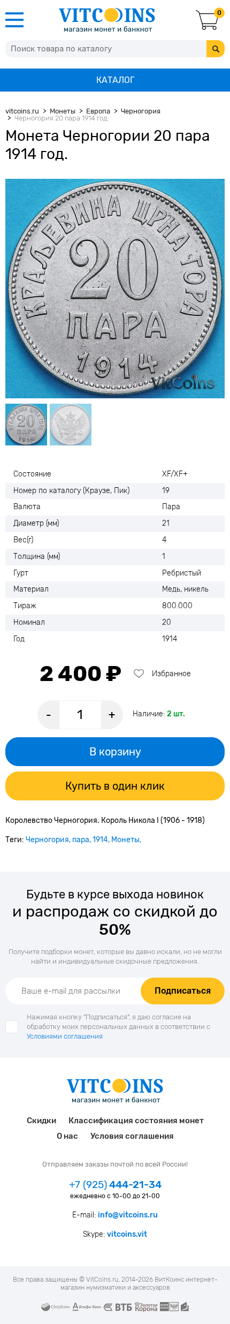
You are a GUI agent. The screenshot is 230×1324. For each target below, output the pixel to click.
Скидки (41, 1120)
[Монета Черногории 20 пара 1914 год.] (115, 288)
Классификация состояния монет (136, 1120)
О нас (67, 1136)
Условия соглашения (132, 1136)
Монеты (125, 839)
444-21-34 (115, 1185)
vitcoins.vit (127, 1234)
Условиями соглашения (65, 1036)
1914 (100, 839)
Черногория (47, 839)
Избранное (171, 673)
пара (80, 839)
